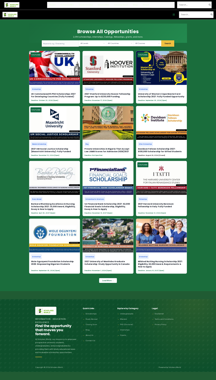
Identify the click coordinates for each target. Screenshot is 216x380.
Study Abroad (92, 319)
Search (168, 43)
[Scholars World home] (45, 311)
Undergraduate (126, 314)
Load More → (108, 280)
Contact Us (90, 340)
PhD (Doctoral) (126, 324)
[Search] (210, 5)
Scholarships (91, 314)
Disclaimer (159, 314)
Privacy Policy (160, 324)
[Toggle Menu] (70, 5)
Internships (125, 330)
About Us (90, 335)
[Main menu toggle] (173, 14)
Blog (88, 330)
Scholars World (175, 367)
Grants (123, 335)
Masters (123, 319)
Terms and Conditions (164, 319)
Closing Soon (91, 324)
